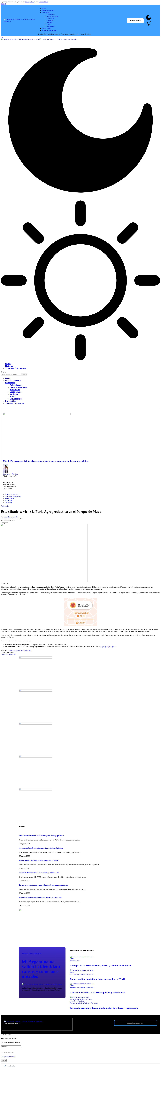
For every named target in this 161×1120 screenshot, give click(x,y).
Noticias (25, 954)
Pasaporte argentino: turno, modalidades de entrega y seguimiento (43, 885)
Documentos (74, 1003)
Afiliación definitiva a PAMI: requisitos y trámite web (39, 873)
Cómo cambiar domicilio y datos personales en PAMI (38, 860)
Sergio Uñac (27, 650)
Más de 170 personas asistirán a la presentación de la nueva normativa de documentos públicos (45, 461)
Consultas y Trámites (10, 474)
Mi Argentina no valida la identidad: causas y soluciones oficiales (41, 969)
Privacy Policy (30, 2)
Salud (78, 961)
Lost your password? (8, 1056)
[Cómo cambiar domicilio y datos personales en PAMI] (82, 972)
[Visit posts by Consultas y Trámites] (5, 472)
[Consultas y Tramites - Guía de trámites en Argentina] (39, 39)
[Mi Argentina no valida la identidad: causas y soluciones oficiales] (42, 984)
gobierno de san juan (16, 650)
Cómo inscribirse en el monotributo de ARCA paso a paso (40, 897)
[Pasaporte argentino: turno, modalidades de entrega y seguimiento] (82, 1001)
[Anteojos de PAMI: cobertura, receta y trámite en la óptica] (82, 959)
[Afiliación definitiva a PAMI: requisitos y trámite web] (82, 986)
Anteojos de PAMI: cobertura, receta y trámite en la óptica (41, 848)
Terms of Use (43, 2)
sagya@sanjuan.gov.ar (108, 646)
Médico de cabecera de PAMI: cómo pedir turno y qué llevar (41, 836)
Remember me (8, 1053)
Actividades (5, 506)
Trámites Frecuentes (34, 954)
